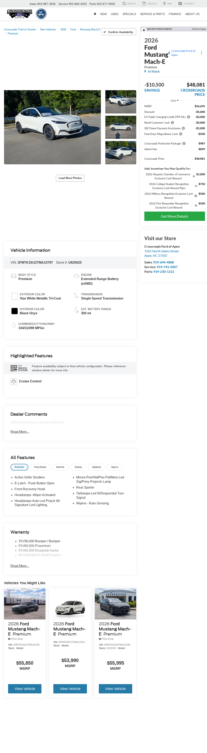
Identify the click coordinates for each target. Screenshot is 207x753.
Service (63, 3)
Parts (92, 3)
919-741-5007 (167, 267)
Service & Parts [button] (152, 14)
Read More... (20, 431)
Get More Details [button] (174, 216)
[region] (174, 157)
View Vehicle (25, 689)
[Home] (95, 13)
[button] (52, 127)
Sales (33, 3)
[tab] (19, 467)
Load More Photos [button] (70, 178)
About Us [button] (192, 14)
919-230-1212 (163, 271)
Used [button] (114, 14)
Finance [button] (175, 14)
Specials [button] (129, 14)
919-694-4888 (163, 262)
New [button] (103, 14)
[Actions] (201, 53)
